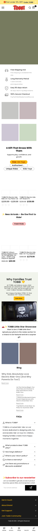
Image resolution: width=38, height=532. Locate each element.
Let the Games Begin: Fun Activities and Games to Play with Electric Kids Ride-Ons (25, 389)
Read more (5, 383)
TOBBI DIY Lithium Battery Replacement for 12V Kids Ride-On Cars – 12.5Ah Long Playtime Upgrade (9, 255)
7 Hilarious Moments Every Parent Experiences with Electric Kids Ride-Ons (26, 399)
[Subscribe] (30, 487)
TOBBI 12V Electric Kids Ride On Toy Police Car (10, 198)
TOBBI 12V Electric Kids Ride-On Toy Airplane (27, 253)
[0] (33, 7)
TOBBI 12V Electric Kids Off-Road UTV (27, 198)
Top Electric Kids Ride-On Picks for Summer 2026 (25, 407)
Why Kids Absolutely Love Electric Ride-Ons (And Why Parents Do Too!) (16, 376)
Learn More (18, 298)
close (35, 2)
